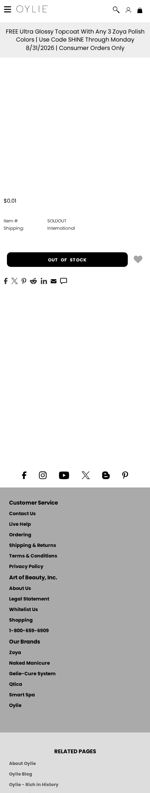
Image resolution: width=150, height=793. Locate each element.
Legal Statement (29, 599)
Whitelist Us (23, 609)
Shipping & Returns (32, 545)
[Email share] (53, 281)
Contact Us (22, 514)
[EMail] (53, 280)
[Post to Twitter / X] (14, 280)
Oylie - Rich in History (34, 784)
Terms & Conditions (33, 556)
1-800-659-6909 (29, 631)
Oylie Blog (20, 774)
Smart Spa (22, 695)
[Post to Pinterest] (24, 280)
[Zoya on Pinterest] (125, 474)
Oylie (15, 705)
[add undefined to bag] (138, 258)
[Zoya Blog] (105, 474)
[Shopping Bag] (140, 10)
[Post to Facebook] (6, 280)
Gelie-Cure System (32, 674)
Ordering (20, 535)
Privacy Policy (26, 566)
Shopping (21, 620)
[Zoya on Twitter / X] (85, 474)
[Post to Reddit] (33, 280)
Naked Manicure (29, 663)
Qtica (15, 684)
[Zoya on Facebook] (24, 474)
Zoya (15, 652)
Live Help (20, 524)
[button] (32, 10)
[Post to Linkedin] (43, 280)
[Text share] (63, 281)
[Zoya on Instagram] (42, 474)
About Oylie (22, 763)
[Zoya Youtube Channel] (64, 474)
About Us (20, 588)
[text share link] (63, 280)
